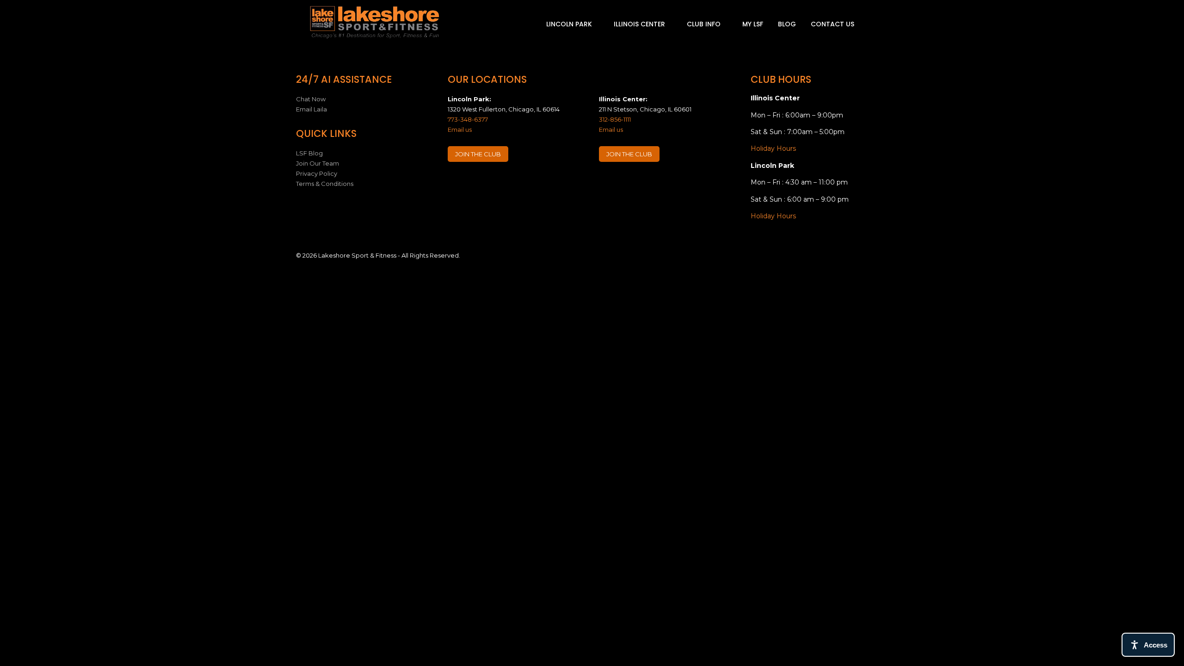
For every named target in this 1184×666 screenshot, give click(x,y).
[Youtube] (510, 182)
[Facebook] (455, 182)
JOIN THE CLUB (478, 154)
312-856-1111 (615, 119)
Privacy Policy (316, 173)
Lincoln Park (570, 24)
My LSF (752, 24)
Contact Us (832, 24)
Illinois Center (640, 24)
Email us (460, 129)
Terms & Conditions (324, 183)
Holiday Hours (773, 148)
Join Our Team (317, 163)
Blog (787, 24)
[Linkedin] (492, 182)
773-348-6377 (468, 119)
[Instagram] (473, 182)
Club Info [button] (704, 24)
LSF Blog (309, 153)
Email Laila (311, 109)
